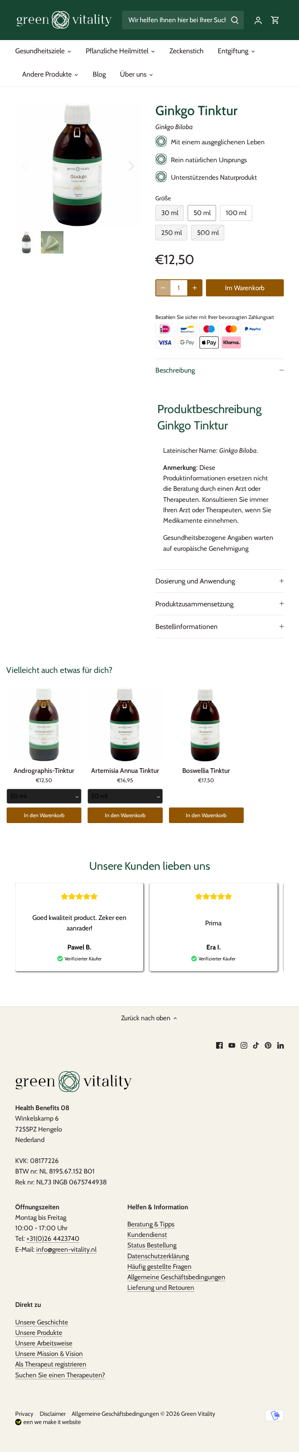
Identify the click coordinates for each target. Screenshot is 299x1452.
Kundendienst (147, 1234)
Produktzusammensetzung (194, 604)
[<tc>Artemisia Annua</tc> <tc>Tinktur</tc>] (125, 724)
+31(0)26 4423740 (52, 1238)
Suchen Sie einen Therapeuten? (60, 1375)
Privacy (24, 1413)
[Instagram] (244, 1045)
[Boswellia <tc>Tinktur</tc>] (206, 724)
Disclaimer (53, 1413)
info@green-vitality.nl (66, 1249)
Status (151, 1245)
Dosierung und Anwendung (195, 581)
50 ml (202, 213)
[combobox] (44, 796)
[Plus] (194, 288)
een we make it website (52, 1422)
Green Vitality (198, 1413)
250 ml (171, 232)
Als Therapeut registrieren (50, 1364)
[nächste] (121, 165)
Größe (163, 198)
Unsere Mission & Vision (49, 1353)
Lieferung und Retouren (160, 1287)
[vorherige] (34, 165)
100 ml (236, 213)
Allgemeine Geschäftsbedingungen (176, 1277)
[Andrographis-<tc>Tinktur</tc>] (44, 724)
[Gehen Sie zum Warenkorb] (275, 20)
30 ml (169, 213)
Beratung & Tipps (150, 1224)
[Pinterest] (268, 1045)
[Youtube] (232, 1045)
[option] (78, 165)
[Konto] (258, 20)
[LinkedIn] (280, 1045)
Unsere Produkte (38, 1332)
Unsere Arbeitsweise (43, 1343)
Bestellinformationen (186, 626)
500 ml (208, 232)
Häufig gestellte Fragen (159, 1266)
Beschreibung (175, 370)
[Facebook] (219, 1045)
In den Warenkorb (44, 815)
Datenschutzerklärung (158, 1256)
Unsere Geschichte (41, 1322)
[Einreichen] (235, 20)
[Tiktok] (256, 1045)
